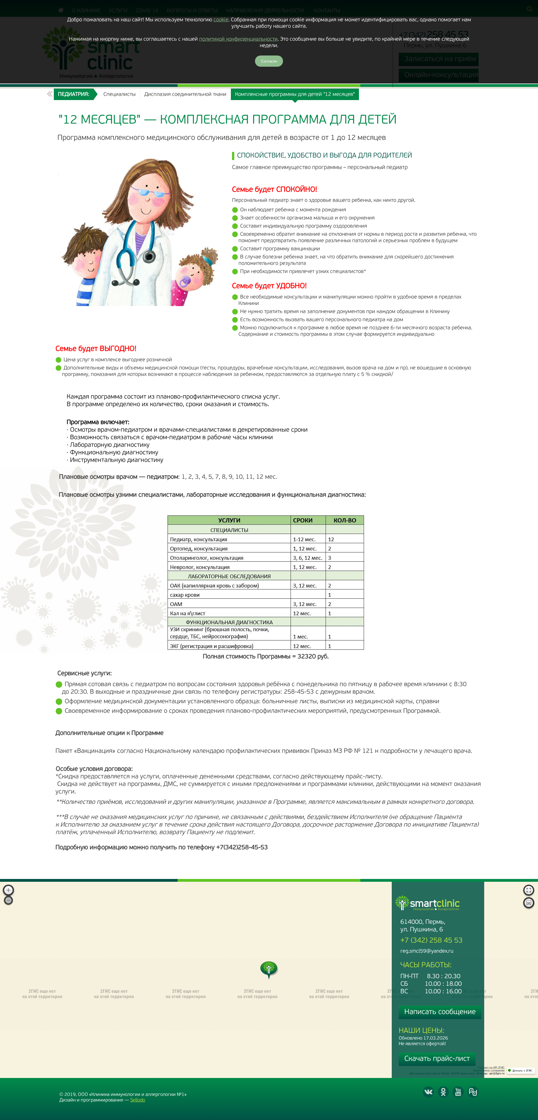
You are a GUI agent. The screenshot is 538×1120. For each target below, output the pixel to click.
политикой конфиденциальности (238, 39)
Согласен (269, 61)
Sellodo (137, 1100)
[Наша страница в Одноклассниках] (443, 1092)
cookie (221, 20)
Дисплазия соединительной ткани (185, 94)
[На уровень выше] (49, 94)
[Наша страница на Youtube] (458, 1092)
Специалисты (119, 94)
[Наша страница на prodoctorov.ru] (473, 1092)
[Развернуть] (528, 891)
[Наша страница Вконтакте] (428, 1092)
